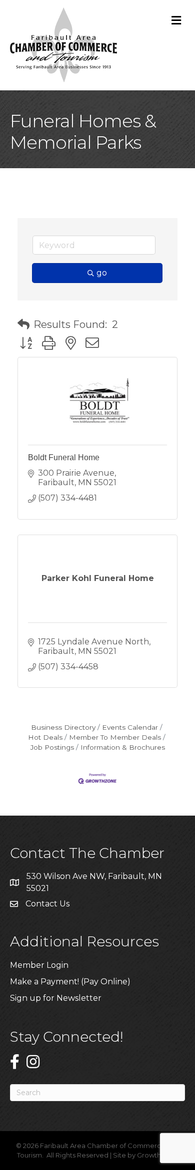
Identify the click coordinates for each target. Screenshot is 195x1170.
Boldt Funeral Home (64, 457)
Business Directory (63, 727)
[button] (24, 324)
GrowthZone (157, 1155)
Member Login (39, 965)
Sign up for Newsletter (56, 998)
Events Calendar (130, 727)
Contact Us (48, 903)
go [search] (101, 273)
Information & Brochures (122, 747)
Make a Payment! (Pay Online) (71, 981)
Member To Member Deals (115, 737)
